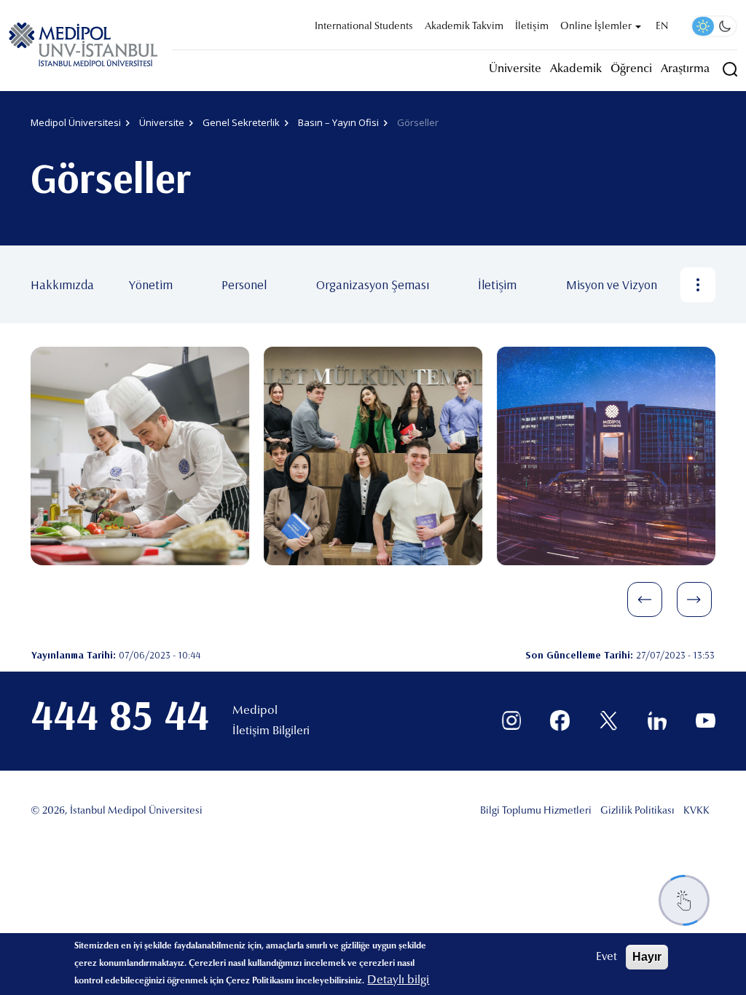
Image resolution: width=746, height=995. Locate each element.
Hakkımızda (62, 284)
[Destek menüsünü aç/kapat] (684, 900)
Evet (606, 957)
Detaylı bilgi (398, 980)
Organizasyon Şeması (372, 284)
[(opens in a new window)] (512, 721)
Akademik (576, 69)
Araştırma (685, 69)
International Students (364, 27)
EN (662, 27)
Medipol (255, 711)
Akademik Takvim (464, 27)
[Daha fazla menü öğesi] (697, 284)
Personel (244, 284)
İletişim (532, 27)
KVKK (696, 811)
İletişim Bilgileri (271, 731)
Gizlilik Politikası (637, 811)
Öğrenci (631, 69)
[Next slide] (694, 599)
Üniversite (515, 69)
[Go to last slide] (644, 599)
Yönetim (151, 284)
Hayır (646, 957)
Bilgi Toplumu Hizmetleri (536, 811)
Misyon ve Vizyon (611, 284)
